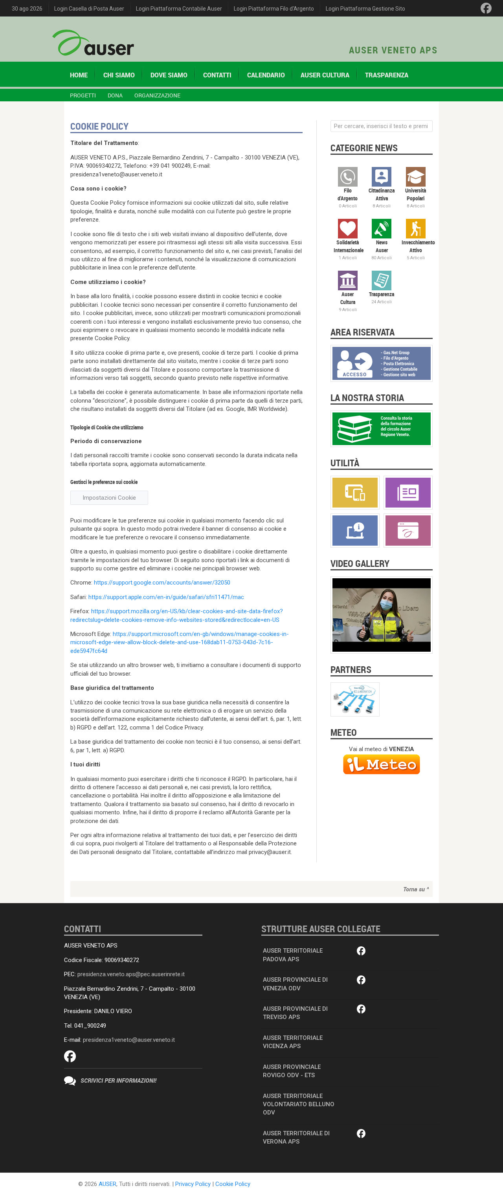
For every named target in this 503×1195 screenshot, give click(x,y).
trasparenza (386, 75)
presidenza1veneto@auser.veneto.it (129, 1039)
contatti (217, 75)
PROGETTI (83, 95)
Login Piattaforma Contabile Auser (179, 8)
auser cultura (325, 75)
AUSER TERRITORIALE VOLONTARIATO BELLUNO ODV (298, 1104)
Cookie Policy (232, 1184)
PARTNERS (350, 669)
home (79, 75)
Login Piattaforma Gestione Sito (365, 8)
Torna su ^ (416, 889)
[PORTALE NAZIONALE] (408, 530)
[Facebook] (486, 8)
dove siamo (169, 75)
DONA (115, 95)
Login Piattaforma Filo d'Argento (274, 8)
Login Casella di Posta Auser (89, 8)
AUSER (107, 1184)
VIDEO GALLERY (359, 563)
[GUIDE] (355, 530)
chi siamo (119, 75)
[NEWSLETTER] (408, 492)
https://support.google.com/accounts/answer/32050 (162, 582)
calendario (266, 75)
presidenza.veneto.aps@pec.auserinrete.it (131, 974)
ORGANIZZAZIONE (157, 95)
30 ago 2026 (27, 8)
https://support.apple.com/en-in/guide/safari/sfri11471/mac (166, 597)
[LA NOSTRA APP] (355, 492)
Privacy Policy (193, 1184)
